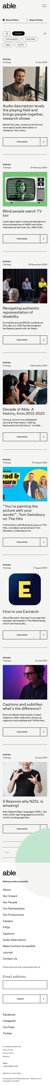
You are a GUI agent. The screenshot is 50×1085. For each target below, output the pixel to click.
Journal (8, 952)
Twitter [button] (7, 1033)
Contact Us (10, 958)
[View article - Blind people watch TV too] (25, 189)
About (7, 889)
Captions (8, 933)
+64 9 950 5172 (10, 1066)
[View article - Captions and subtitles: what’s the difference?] (25, 682)
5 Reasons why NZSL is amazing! (23, 803)
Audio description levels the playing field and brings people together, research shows (23, 112)
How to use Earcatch (21, 611)
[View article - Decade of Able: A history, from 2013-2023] (25, 387)
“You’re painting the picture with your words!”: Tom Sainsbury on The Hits (24, 512)
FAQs (6, 927)
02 (24, 852)
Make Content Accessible (19, 946)
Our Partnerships (14, 908)
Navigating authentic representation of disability (21, 312)
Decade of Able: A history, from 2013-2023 (24, 411)
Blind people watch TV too (22, 213)
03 (28, 852)
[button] (44, 6)
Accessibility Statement (12, 1046)
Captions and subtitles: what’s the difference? (23, 706)
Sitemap (6, 1056)
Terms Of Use (8, 1050)
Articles (7, 59)
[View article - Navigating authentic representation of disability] (25, 286)
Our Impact (10, 896)
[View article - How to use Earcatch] (25, 589)
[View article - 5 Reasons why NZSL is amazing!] (25, 779)
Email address (14, 976)
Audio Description (14, 939)
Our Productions (13, 914)
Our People (10, 902)
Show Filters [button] (12, 20)
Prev (7, 852)
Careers (8, 921)
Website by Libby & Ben (12, 1073)
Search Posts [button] (36, 20)
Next (43, 852)
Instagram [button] (9, 1020)
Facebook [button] (9, 1014)
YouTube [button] (8, 1027)
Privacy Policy (8, 1053)
